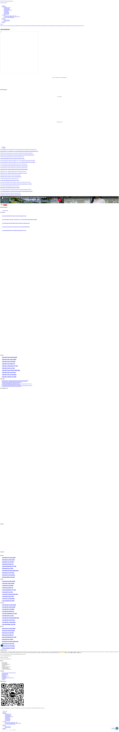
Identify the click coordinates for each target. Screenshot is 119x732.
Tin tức (3, 18)
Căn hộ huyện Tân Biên (7, 585)
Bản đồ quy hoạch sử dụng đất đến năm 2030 (9, 672)
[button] (59, 81)
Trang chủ (3, 5)
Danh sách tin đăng (5, 673)
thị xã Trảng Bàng (6, 12)
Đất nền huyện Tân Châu (8, 643)
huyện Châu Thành (7, 9)
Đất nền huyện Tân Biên (8, 632)
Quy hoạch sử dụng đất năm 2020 (9, 17)
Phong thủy (4, 21)
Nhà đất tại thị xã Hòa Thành (9, 359)
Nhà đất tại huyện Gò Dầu (8, 368)
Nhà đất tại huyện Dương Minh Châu (11, 370)
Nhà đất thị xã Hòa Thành (8, 559)
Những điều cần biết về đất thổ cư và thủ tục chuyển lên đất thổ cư (10, 176)
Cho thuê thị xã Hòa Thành (8, 607)
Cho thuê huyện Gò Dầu (8, 615)
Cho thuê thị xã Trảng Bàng (8, 622)
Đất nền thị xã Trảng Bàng (8, 645)
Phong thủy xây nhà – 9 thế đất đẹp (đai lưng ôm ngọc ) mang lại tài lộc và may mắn (14, 381)
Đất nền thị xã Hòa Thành (8, 630)
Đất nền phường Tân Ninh (8, 648)
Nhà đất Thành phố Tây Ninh (9, 566)
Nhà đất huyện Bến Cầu (8, 564)
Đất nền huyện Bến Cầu (7, 635)
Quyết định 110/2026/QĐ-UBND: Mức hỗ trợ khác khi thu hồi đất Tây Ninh (12, 158)
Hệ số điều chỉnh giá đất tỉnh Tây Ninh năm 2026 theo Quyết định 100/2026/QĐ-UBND (16, 226)
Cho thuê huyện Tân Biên (8, 609)
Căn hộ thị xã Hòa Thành (8, 583)
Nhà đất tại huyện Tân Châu (9, 372)
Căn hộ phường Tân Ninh (8, 600)
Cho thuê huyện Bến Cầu (8, 611)
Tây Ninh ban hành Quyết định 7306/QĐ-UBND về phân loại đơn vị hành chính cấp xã (14, 165)
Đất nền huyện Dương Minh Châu (10, 641)
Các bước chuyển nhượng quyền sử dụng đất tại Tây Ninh (9, 180)
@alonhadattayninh (5, 210)
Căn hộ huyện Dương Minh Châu (10, 594)
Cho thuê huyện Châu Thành (9, 604)
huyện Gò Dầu (6, 11)
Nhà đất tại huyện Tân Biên (8, 361)
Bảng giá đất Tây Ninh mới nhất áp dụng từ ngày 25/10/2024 (10, 187)
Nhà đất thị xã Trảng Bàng (8, 574)
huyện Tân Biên (6, 14)
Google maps (4, 678)
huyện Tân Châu (6, 13)
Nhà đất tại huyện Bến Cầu (8, 363)
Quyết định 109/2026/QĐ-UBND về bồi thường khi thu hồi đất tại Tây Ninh (14, 230)
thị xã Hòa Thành (6, 8)
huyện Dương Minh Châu (9, 716)
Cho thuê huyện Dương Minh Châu (10, 617)
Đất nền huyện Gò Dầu (7, 639)
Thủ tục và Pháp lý (8, 726)
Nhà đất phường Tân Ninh (8, 577)
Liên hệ (3, 22)
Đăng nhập (2, 2)
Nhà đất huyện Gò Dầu (7, 568)
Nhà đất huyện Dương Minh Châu (10, 570)
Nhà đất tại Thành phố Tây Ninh (10, 365)
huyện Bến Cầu (6, 10)
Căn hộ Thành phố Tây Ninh (9, 589)
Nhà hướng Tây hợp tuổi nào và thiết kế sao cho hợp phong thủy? (10, 194)
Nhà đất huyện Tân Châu (8, 572)
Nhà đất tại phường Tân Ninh (9, 376)
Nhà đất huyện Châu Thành (8, 557)
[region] (59, 81)
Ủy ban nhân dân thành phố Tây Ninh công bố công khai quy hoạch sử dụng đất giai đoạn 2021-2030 (16, 191)
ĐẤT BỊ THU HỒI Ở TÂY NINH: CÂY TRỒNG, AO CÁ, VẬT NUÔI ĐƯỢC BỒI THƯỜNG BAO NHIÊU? (17, 162)
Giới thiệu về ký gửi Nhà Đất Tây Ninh (8, 677)
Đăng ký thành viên (5, 674)
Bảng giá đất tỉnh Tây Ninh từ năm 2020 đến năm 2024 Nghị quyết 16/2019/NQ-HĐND (14, 169)
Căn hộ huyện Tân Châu (8, 596)
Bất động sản (4, 6)
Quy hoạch (4, 721)
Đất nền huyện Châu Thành (8, 628)
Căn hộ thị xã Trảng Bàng (8, 598)
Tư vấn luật (4, 19)
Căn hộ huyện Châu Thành (8, 581)
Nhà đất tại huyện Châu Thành (9, 357)
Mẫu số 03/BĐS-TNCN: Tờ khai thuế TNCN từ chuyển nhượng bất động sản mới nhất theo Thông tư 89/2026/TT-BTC (19, 151)
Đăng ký (5, 2)
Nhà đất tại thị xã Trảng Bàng (9, 374)
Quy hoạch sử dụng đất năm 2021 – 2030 (10, 15)
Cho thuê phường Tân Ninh (8, 624)
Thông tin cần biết (6, 20)
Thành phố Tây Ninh (7, 7)
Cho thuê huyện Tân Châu (8, 620)
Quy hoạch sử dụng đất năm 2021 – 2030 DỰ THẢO (12, 16)
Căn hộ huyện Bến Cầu (7, 587)
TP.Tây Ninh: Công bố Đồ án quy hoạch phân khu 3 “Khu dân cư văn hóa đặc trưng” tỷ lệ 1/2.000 (16, 383)
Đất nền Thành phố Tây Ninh (9, 637)
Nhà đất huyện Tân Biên (8, 561)
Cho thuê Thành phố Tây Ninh (9, 613)
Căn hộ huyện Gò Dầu (7, 592)
